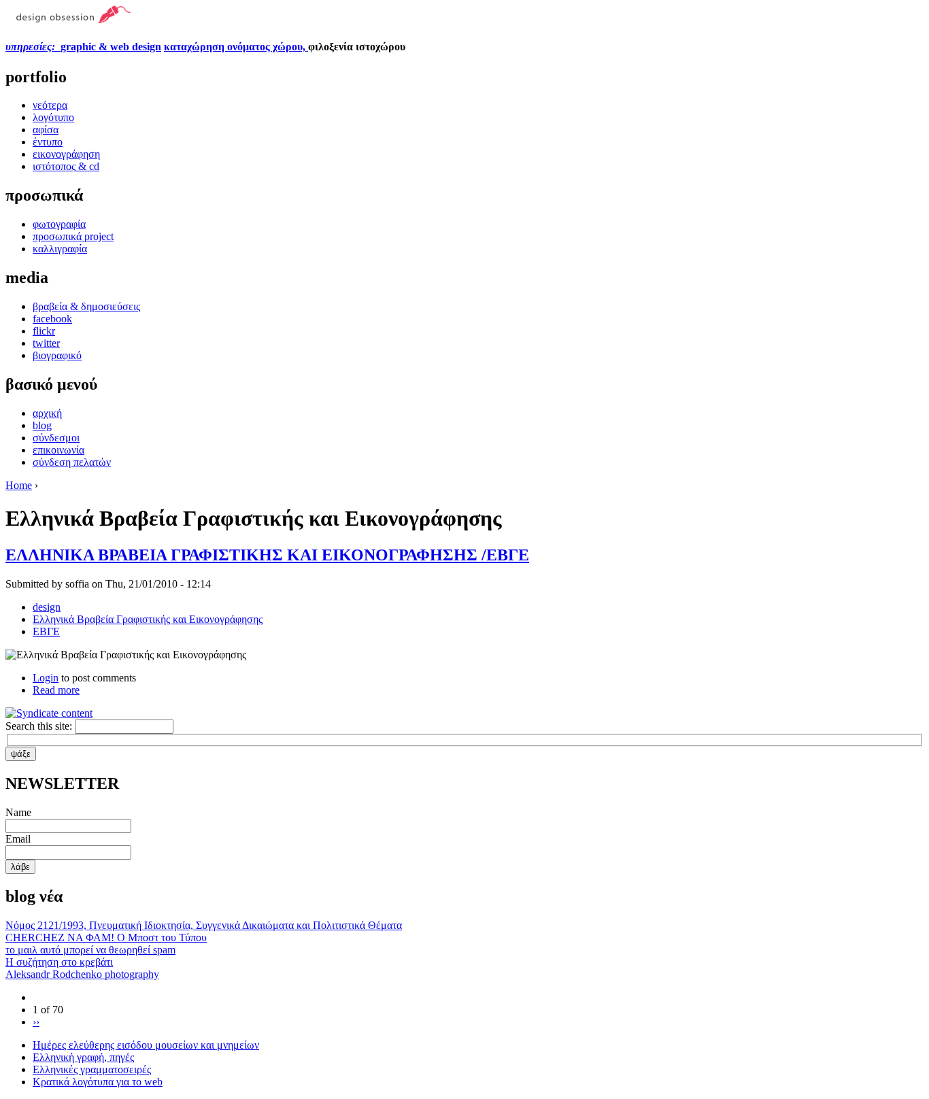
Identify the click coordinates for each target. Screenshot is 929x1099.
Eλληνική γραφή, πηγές (83, 1057)
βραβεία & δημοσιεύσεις (86, 306)
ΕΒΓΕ (46, 631)
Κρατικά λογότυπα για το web (98, 1081)
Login (45, 677)
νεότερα (50, 105)
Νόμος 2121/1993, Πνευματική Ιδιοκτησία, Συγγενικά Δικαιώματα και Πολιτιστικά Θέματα (203, 925)
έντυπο (48, 142)
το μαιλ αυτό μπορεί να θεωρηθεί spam (90, 950)
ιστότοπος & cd (66, 166)
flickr (44, 331)
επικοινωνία (58, 450)
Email (18, 839)
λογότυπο (53, 117)
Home (18, 485)
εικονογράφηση (66, 154)
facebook (52, 318)
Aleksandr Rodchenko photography (82, 974)
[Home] (68, 20)
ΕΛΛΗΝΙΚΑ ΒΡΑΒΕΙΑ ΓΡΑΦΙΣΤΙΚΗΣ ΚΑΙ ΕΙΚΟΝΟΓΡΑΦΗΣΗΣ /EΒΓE (267, 555)
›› (36, 1022)
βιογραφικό (57, 355)
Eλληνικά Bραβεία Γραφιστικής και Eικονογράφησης (148, 619)
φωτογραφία (59, 224)
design (47, 607)
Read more (56, 690)
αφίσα (45, 129)
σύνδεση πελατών (72, 462)
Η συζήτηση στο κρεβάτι (59, 962)
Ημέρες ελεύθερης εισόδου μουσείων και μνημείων (146, 1045)
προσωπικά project (73, 236)
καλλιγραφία (60, 248)
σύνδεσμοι (56, 437)
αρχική (47, 413)
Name (18, 812)
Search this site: (40, 726)
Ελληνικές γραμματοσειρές (92, 1069)
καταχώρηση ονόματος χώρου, (236, 46)
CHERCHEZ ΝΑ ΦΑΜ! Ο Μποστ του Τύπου (106, 937)
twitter (46, 343)
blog (42, 425)
